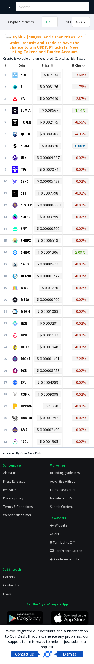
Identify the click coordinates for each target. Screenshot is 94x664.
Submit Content (61, 506)
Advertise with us (62, 481)
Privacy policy (13, 498)
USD (79, 21)
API (56, 534)
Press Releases (14, 481)
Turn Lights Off (63, 542)
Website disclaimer (17, 515)
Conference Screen (68, 551)
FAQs (7, 593)
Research (10, 490)
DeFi (50, 21)
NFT (69, 22)
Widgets (60, 525)
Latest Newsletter (63, 490)
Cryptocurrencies (21, 22)
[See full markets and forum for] (15, 74)
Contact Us (11, 585)
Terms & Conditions (18, 506)
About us (9, 473)
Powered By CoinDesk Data (22, 453)
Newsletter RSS (61, 498)
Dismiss (69, 654)
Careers (9, 577)
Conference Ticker (67, 559)
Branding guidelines (65, 473)
